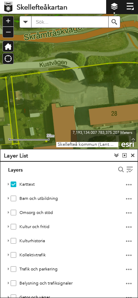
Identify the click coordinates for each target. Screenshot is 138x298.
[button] (25, 22)
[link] (8, 7)
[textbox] (69, 22)
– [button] (8, 31)
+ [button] (8, 20)
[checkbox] (13, 184)
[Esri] (128, 143)
